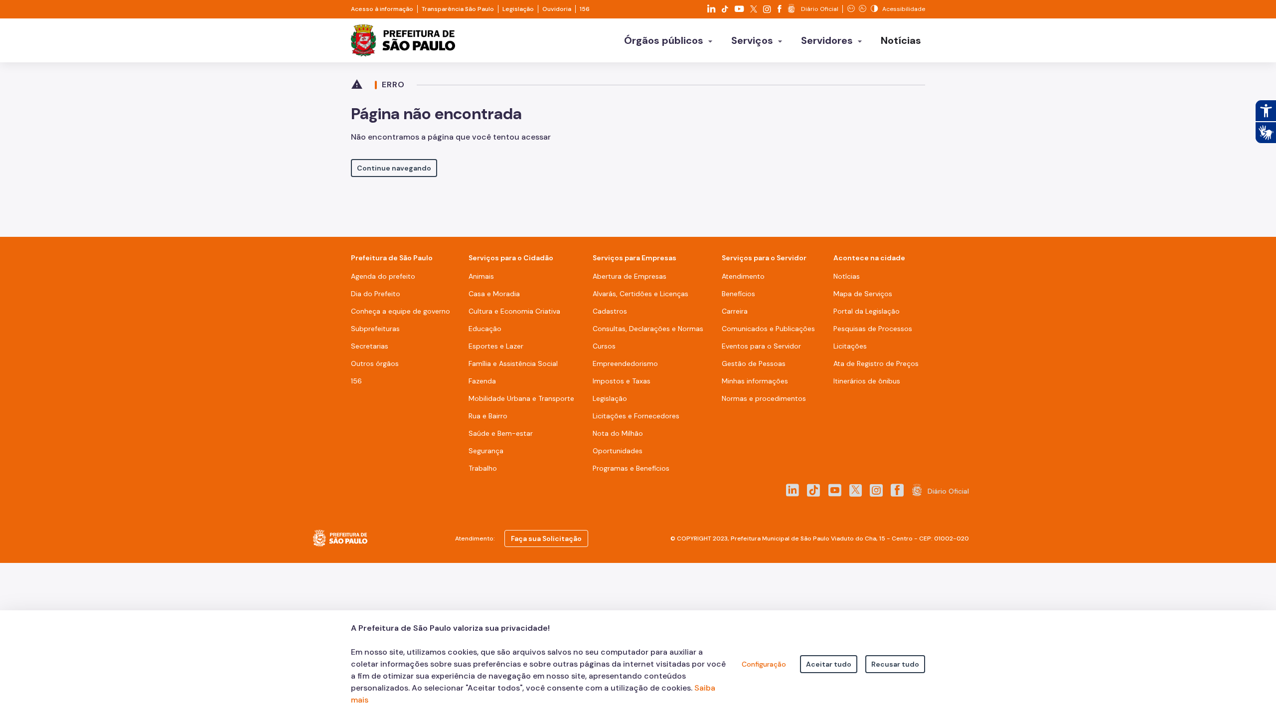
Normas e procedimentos (764, 398)
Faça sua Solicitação (546, 538)
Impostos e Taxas (621, 380)
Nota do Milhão (618, 433)
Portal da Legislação (866, 311)
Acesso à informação (382, 9)
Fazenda (482, 380)
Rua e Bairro (488, 415)
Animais (481, 276)
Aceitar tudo (828, 664)
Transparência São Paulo (458, 9)
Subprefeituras (375, 328)
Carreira (735, 311)
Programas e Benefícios (631, 468)
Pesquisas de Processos (872, 328)
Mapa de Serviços (862, 293)
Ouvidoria (556, 9)
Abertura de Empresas (629, 276)
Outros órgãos (375, 363)
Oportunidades (617, 450)
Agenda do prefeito (383, 276)
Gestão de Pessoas (754, 363)
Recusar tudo (895, 664)
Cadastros (610, 311)
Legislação (518, 9)
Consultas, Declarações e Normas (648, 328)
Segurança (486, 450)
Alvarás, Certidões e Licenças (640, 293)
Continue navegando (394, 168)
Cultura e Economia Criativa (514, 311)
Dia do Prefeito (375, 293)
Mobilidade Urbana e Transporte (521, 398)
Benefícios (738, 293)
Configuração (764, 664)
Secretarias (369, 346)
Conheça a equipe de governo (400, 311)
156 (585, 9)
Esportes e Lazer (496, 346)
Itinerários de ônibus (866, 380)
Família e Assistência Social (513, 363)
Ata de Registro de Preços (876, 363)
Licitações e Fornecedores (636, 415)
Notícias (846, 276)
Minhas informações (755, 380)
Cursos (604, 346)
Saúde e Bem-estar (501, 433)
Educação (485, 328)
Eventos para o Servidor (761, 346)
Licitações (850, 346)
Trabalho (483, 468)
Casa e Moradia (494, 293)
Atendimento (743, 276)
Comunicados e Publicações (768, 328)
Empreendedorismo (625, 363)
